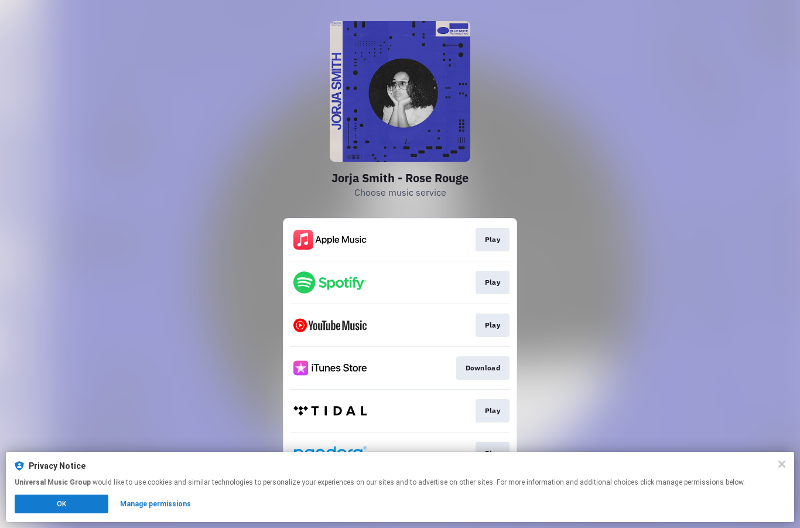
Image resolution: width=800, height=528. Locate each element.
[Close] (781, 464)
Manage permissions (155, 504)
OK (61, 504)
